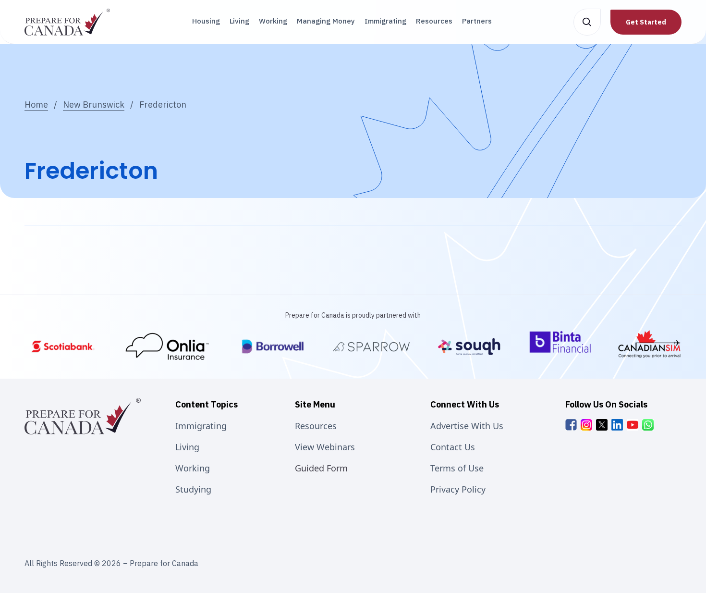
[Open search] (587, 22)
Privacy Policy (458, 489)
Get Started (646, 22)
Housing (206, 20)
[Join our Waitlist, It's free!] (562, 346)
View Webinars (325, 447)
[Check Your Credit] (272, 346)
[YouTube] (632, 425)
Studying (193, 489)
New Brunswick (93, 104)
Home (36, 104)
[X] (602, 425)
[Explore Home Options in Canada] (469, 346)
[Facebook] (571, 425)
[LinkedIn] (617, 425)
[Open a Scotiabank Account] (62, 346)
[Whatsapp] (648, 425)
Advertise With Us (466, 426)
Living (239, 20)
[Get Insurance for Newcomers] (168, 346)
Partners (477, 20)
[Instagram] (586, 425)
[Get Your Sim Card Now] (649, 346)
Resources (434, 20)
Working (273, 20)
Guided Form (321, 468)
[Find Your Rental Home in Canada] (371, 346)
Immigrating (385, 20)
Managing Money (326, 20)
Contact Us (452, 447)
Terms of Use (457, 468)
